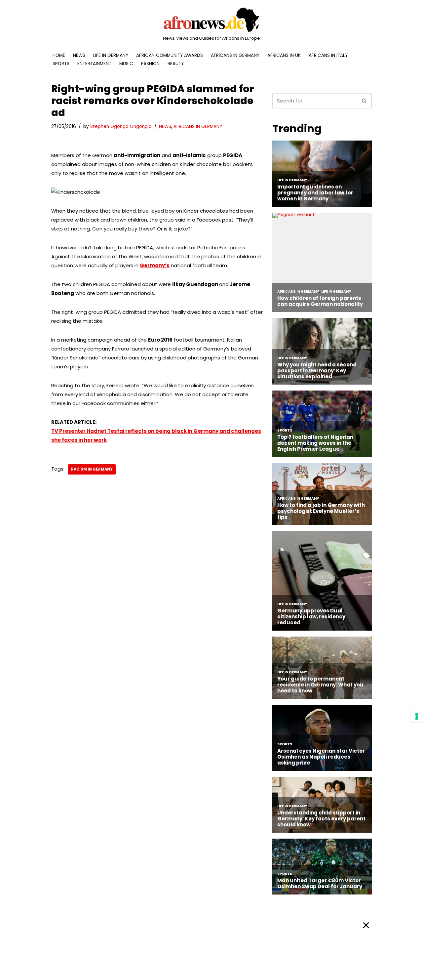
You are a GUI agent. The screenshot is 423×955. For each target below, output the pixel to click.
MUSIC (126, 64)
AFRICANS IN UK (284, 55)
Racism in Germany (92, 469)
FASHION (150, 64)
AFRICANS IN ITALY (328, 55)
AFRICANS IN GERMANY (235, 55)
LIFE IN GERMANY (110, 55)
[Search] (364, 100)
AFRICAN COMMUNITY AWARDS (169, 55)
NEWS (79, 55)
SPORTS (61, 64)
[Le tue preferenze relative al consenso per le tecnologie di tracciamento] (416, 716)
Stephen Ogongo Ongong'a (121, 126)
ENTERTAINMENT (94, 64)
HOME (59, 55)
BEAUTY (176, 64)
